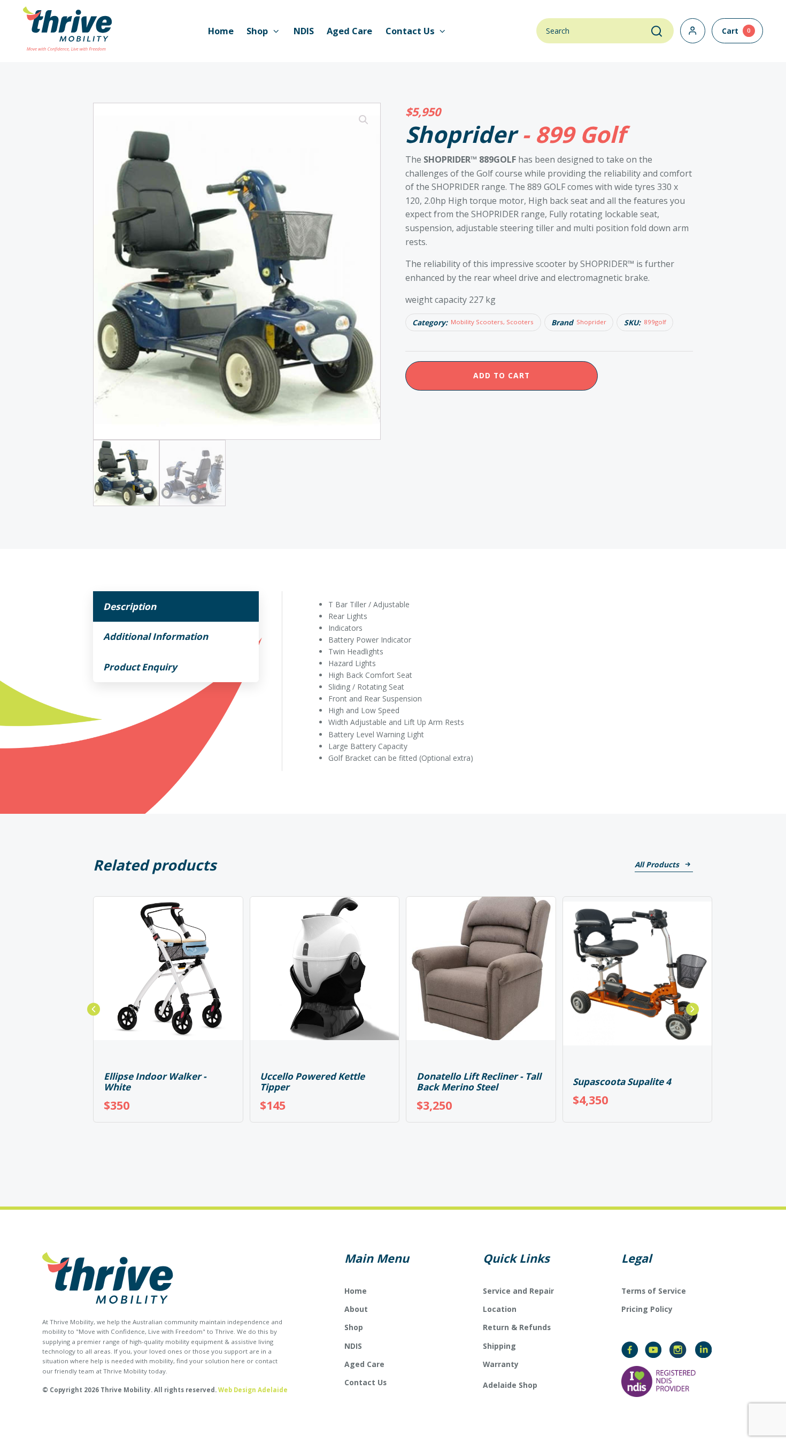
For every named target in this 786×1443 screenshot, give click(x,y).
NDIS (304, 31)
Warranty (501, 1364)
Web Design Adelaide (253, 1390)
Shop (353, 1327)
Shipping (499, 1346)
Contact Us (365, 1382)
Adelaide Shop (510, 1385)
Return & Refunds (517, 1327)
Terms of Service (653, 1291)
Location (500, 1309)
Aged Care (349, 31)
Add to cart (501, 375)
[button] (363, 119)
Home (221, 31)
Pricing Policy (647, 1309)
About (356, 1309)
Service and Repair (518, 1291)
